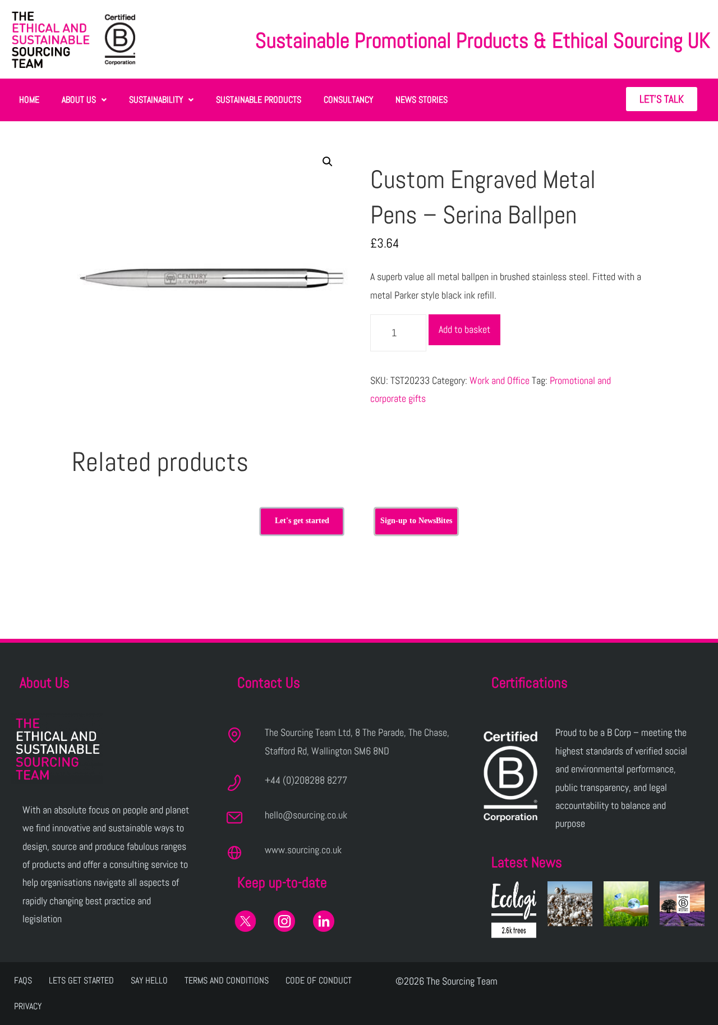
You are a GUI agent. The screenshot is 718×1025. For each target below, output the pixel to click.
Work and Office (500, 380)
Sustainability (156, 100)
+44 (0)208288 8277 (306, 780)
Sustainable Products (258, 100)
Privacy (28, 1006)
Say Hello (149, 980)
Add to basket (464, 329)
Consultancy (348, 100)
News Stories (421, 100)
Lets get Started (81, 980)
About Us (79, 100)
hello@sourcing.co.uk (306, 814)
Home (29, 100)
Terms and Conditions (227, 980)
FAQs (23, 980)
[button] (84, 100)
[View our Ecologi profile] (513, 909)
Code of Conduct (319, 980)
